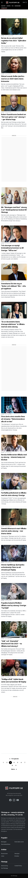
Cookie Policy (18, 865)
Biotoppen (3, 841)
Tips (13, 5)
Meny (2, 2)
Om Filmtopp (4, 868)
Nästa (13, 769)
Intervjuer (17, 853)
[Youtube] (17, 800)
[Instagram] (14, 800)
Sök (24, 2)
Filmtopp (3, 5)
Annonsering (4, 865)
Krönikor (17, 856)
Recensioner (17, 5)
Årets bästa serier (19, 841)
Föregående (15, 759)
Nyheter (8, 5)
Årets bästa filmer (5, 844)
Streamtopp (4, 8)
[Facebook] (10, 800)
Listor (2, 856)
